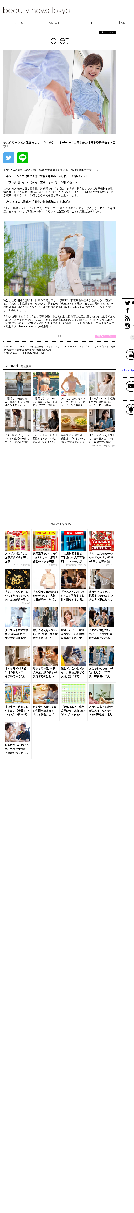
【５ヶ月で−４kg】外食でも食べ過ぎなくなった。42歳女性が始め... (102, 438)
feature (89, 22)
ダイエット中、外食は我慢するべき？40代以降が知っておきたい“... (45, 438)
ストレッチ (67, 346)
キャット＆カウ (52, 346)
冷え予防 (20, 349)
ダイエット (79, 346)
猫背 (51, 349)
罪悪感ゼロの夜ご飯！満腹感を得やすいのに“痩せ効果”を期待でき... (74, 438)
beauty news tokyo (34, 352)
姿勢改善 (37, 349)
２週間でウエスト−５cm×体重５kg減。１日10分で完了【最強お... (45, 402)
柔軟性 (45, 349)
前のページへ (105, 336)
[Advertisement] (59, 481)
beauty (18, 22)
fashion (53, 22)
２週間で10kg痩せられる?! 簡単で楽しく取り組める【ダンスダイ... (17, 402)
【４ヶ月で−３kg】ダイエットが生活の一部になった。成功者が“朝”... (18, 438)
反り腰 (28, 349)
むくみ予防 (100, 346)
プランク (89, 346)
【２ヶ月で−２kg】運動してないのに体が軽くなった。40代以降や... (102, 402)
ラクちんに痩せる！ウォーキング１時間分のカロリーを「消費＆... (73, 402)
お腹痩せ (39, 346)
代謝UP (10, 349)
